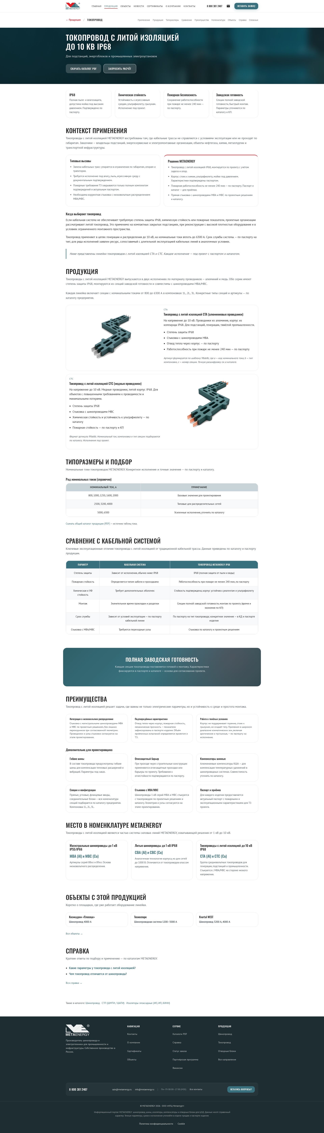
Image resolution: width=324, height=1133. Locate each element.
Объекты (125, 6)
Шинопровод (93, 1003)
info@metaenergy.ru (144, 1089)
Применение (144, 20)
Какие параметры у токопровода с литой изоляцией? (102, 968)
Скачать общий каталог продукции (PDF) (88, 523)
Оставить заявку (246, 6)
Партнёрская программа (185, 1059)
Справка (242, 20)
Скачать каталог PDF (83, 68)
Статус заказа (180, 1051)
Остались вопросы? (241, 1089)
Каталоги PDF (180, 1034)
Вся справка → (74, 983)
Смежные (253, 20)
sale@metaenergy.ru (122, 1089)
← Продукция (73, 19)
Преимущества (202, 20)
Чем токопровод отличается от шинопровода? (98, 974)
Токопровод (224, 1042)
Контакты (189, 6)
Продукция (111, 6)
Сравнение (187, 20)
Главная (96, 6)
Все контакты (196, 1089)
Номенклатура (218, 20)
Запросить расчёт (119, 68)
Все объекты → (74, 933)
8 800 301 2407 (214, 6)
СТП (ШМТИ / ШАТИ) (113, 1003)
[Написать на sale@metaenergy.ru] (228, 6)
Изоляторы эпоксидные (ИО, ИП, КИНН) (148, 1003)
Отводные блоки (227, 1051)
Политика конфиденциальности (156, 1123)
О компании (173, 6)
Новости (139, 6)
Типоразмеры (172, 20)
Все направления (227, 1059)
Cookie (181, 1123)
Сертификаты (155, 6)
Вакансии (178, 1067)
